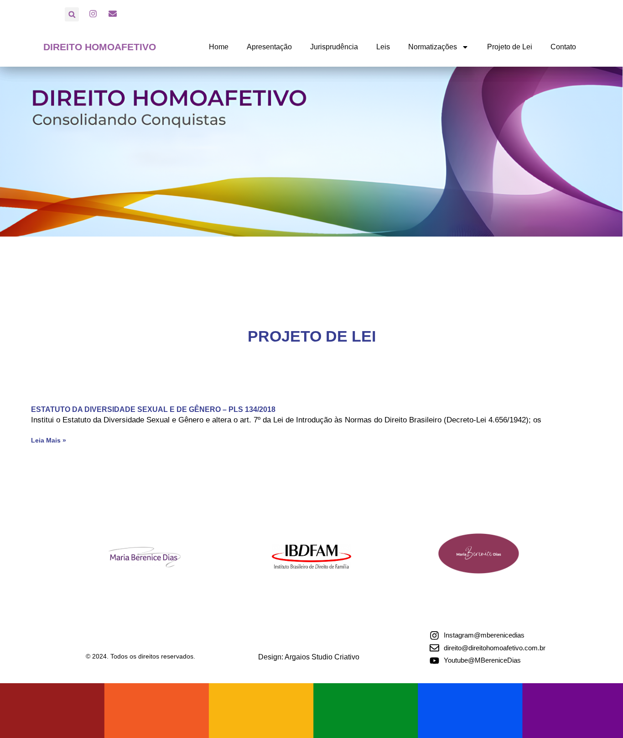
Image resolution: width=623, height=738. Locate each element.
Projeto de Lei (509, 47)
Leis (383, 47)
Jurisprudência (334, 47)
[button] (72, 14)
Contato (563, 47)
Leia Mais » (48, 440)
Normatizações (432, 47)
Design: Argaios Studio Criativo (308, 657)
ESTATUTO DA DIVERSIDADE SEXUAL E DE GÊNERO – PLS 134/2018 (153, 409)
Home (218, 47)
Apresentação (269, 47)
